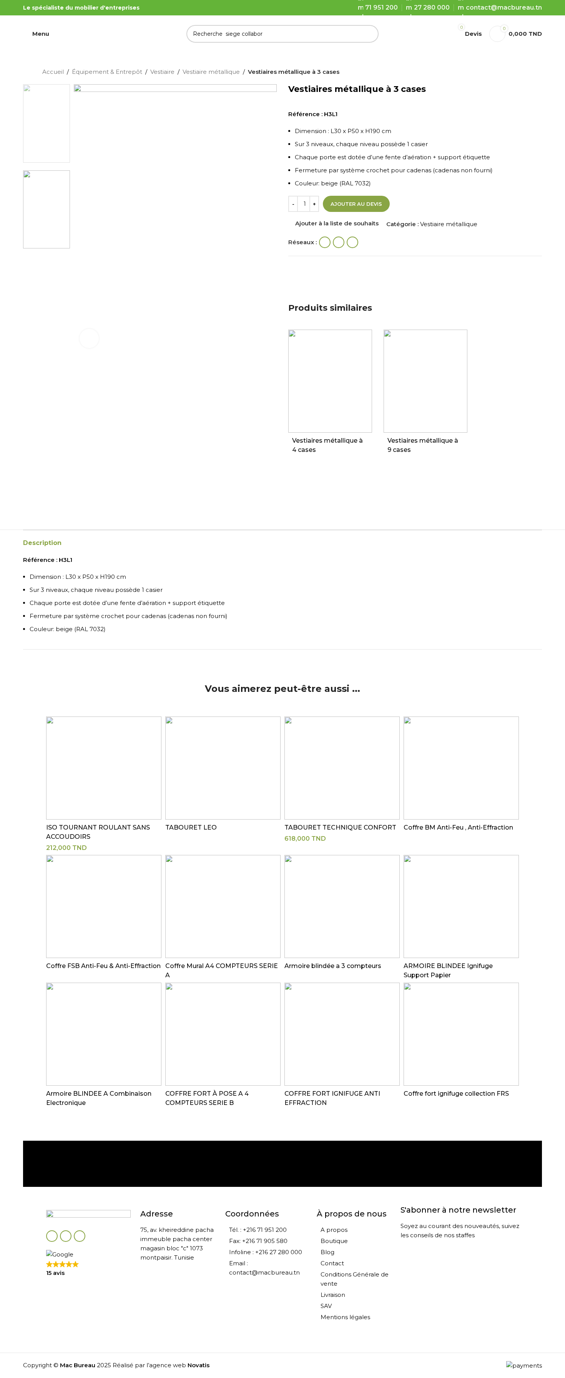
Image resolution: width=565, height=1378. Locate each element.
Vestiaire (162, 71)
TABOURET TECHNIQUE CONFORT (340, 827)
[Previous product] (503, 73)
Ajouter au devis (356, 204)
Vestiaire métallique (211, 71)
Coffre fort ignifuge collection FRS (456, 1093)
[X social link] (338, 242)
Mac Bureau (77, 1365)
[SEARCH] (370, 34)
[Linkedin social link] (352, 242)
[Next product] (519, 73)
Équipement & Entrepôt (107, 71)
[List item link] (267, 1230)
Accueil (53, 71)
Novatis (198, 1365)
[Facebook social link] (325, 242)
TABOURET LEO (191, 827)
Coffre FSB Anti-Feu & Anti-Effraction (103, 966)
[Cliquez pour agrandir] (89, 338)
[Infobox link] (90, 1163)
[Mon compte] (439, 34)
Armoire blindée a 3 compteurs (332, 966)
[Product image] (330, 381)
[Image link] (88, 1216)
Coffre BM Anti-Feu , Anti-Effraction (458, 827)
